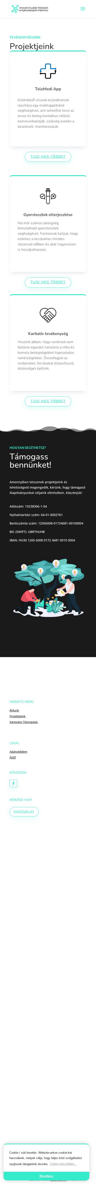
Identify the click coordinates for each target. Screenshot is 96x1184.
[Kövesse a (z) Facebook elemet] (13, 783)
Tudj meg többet (48, 156)
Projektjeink (17, 716)
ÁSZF (13, 757)
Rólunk (14, 710)
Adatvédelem (18, 752)
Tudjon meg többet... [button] (63, 1164)
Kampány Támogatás (24, 722)
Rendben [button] (46, 1176)
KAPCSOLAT (24, 812)
